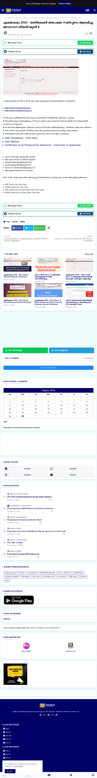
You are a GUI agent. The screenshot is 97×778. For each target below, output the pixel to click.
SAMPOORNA (78, 573)
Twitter (30, 228)
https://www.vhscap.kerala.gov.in (18, 111)
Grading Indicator (10, 573)
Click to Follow (64, 4)
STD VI (8, 743)
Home (5, 18)
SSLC (7, 729)
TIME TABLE (73, 577)
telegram (73, 475)
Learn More (18, 766)
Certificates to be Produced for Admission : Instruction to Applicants (43, 145)
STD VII (8, 739)
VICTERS (83, 577)
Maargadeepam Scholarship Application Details (24, 520)
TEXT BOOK (62, 577)
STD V (7, 751)
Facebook (18, 228)
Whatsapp (40, 228)
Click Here (31, 138)
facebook (27, 469)
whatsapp (73, 469)
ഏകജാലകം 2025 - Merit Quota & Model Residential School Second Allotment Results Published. (48, 302)
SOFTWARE (25, 577)
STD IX (8, 732)
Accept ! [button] (10, 771)
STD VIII (8, 736)
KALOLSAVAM (32, 573)
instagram (27, 475)
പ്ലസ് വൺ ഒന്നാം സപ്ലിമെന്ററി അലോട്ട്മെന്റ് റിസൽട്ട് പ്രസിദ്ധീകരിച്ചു (47, 277)
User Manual (12, 141)
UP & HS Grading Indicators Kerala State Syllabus (29, 497)
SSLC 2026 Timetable (15, 542)
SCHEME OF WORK (11, 577)
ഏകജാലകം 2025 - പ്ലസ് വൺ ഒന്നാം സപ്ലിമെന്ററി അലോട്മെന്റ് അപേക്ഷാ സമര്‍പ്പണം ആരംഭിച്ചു (79, 277)
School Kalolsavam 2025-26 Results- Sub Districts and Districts (30, 508)
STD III (7, 758)
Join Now (86, 43)
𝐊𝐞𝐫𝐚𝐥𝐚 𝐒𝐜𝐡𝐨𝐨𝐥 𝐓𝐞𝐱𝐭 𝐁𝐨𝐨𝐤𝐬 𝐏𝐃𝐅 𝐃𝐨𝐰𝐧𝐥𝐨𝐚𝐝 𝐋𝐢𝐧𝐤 (23, 554)
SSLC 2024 (36, 577)
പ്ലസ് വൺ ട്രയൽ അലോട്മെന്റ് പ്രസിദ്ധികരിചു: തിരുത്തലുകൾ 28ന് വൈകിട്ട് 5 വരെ (79, 302)
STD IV (8, 754)
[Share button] (48, 228)
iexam (7, 580)
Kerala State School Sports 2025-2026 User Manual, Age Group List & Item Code (36, 531)
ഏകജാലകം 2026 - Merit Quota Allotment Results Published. (16, 276)
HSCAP (15, 222)
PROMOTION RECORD (47, 573)
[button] (94, 10)
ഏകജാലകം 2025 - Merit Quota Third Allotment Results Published (17, 301)
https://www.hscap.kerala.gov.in (18, 108)
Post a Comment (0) (48, 368)
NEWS (10, 18)
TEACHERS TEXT (49, 577)
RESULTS (67, 573)
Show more (89, 254)
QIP (59, 573)
